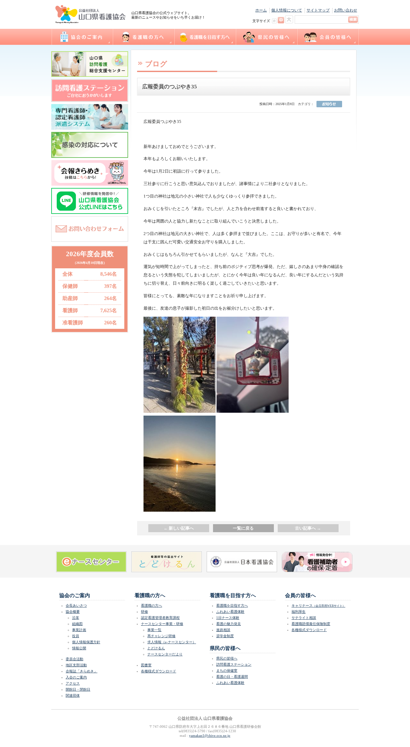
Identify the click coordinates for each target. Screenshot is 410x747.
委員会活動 (74, 659)
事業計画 (79, 630)
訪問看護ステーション (233, 664)
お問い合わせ (345, 10)
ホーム (261, 10)
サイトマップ (318, 10)
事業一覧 (154, 630)
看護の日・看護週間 (232, 676)
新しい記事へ (179, 528)
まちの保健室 (226, 670)
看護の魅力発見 (228, 624)
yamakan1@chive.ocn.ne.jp (209, 735)
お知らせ (329, 104)
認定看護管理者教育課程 (160, 618)
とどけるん (156, 648)
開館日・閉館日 (78, 689)
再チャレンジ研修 (161, 636)
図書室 (146, 665)
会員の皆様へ (328, 37)
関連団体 (73, 695)
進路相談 (223, 630)
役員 (75, 636)
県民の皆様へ (266, 37)
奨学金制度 (225, 636)
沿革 (75, 618)
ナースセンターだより (165, 654)
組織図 (77, 624)
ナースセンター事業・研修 (162, 624)
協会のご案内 (81, 37)
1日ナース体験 (227, 618)
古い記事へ (308, 528)
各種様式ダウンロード (158, 671)
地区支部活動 (76, 665)
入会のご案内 (76, 677)
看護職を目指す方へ (204, 37)
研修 (144, 611)
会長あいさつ (76, 605)
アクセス (73, 683)
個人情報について (286, 10)
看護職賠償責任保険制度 (310, 624)
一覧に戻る (243, 528)
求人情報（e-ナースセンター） (171, 642)
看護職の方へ (143, 37)
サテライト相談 (303, 618)
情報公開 (79, 648)
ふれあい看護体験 (230, 611)
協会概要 (73, 611)
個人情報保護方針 (86, 642)
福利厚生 (298, 611)
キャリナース (318, 605)
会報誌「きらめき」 (81, 671)
